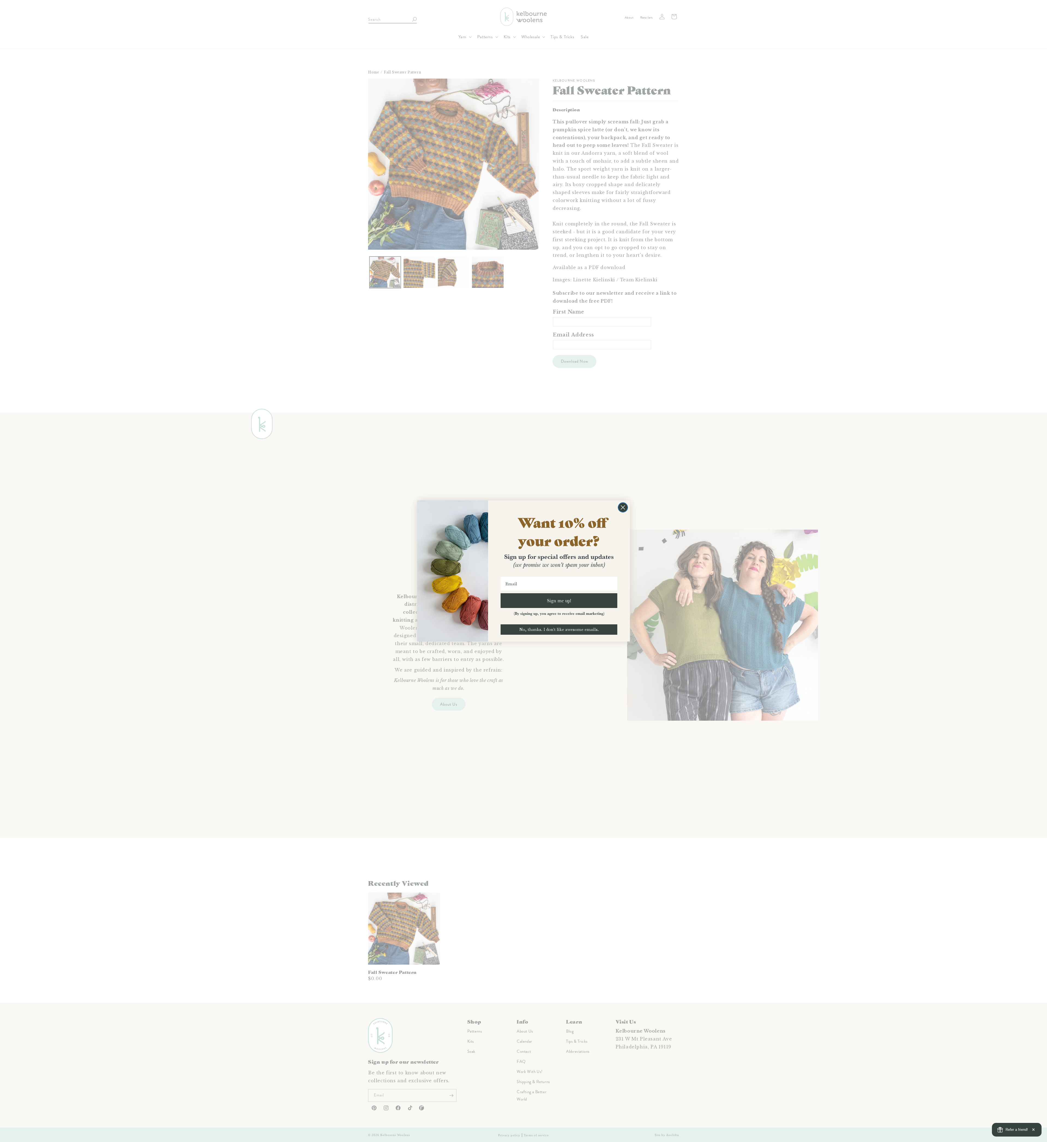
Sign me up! (559, 600)
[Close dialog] (623, 507)
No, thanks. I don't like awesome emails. (559, 629)
